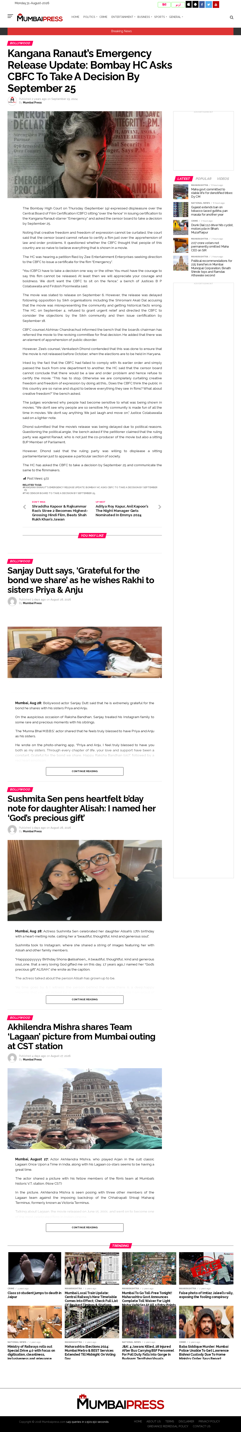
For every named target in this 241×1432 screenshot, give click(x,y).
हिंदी (164, 4)
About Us (153, 1421)
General (175, 16)
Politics (89, 16)
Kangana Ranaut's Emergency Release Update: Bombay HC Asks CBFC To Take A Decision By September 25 (90, 488)
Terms (169, 1421)
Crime (103, 16)
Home (75, 16)
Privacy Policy (209, 1421)
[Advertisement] (203, 142)
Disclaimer (186, 1421)
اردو (178, 4)
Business (143, 16)
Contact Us (201, 1426)
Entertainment (122, 16)
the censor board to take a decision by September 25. (60, 493)
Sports (159, 16)
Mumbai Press (32, 102)
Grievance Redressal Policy (167, 1426)
